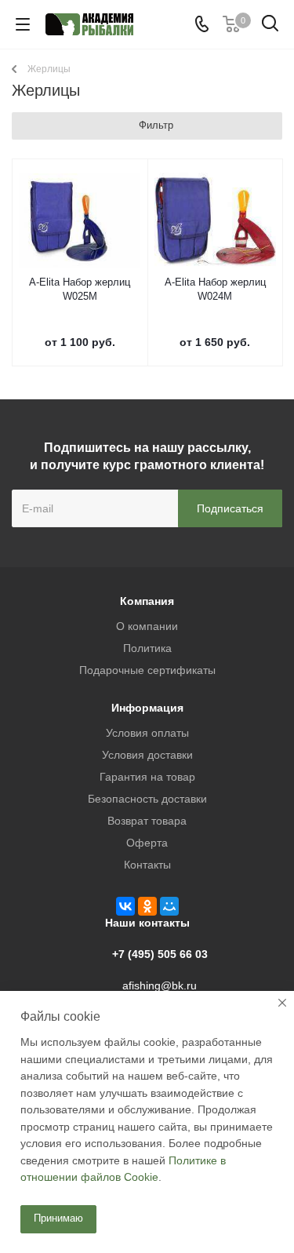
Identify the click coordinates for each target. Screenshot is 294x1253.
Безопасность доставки (147, 798)
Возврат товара (147, 820)
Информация (147, 707)
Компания (147, 601)
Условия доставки (147, 755)
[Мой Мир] (169, 906)
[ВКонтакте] (125, 906)
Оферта (147, 842)
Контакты (147, 864)
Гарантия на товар (147, 776)
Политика (147, 648)
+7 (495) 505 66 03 (160, 954)
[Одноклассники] (147, 906)
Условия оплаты (147, 733)
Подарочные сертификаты (147, 670)
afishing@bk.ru (159, 985)
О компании (147, 626)
